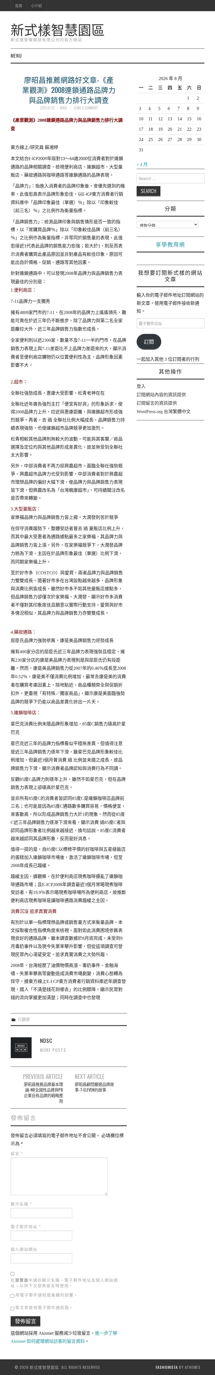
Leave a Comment (86, 108)
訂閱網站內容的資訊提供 (161, 394)
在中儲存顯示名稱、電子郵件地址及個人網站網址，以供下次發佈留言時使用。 (64, 1282)
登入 (141, 386)
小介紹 (36, 5)
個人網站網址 (24, 1249)
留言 (17, 1153)
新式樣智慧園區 (58, 29)
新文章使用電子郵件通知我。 (44, 1307)
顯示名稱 (21, 1204)
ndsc (63, 108)
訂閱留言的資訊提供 (157, 403)
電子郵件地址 (26, 1226)
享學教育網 (170, 244)
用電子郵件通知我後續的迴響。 (46, 1294)
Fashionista (167, 1367)
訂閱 (149, 341)
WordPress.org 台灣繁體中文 (164, 411)
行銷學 (24, 1019)
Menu (16, 55)
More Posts (53, 1050)
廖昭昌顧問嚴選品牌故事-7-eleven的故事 (94, 1087)
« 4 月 (142, 164)
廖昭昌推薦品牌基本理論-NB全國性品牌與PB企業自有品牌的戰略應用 (43, 1092)
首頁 (18, 5)
